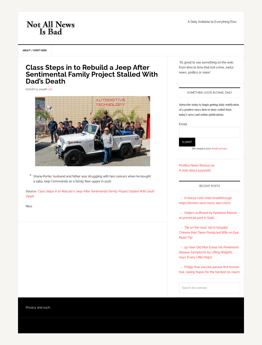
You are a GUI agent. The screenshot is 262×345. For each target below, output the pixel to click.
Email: (183, 124)
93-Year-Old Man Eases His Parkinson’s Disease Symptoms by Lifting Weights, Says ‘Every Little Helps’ (209, 252)
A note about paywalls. (195, 170)
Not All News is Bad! (51, 28)
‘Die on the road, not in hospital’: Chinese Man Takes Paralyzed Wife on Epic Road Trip (209, 232)
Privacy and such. (38, 307)
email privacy (219, 148)
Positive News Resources (197, 165)
